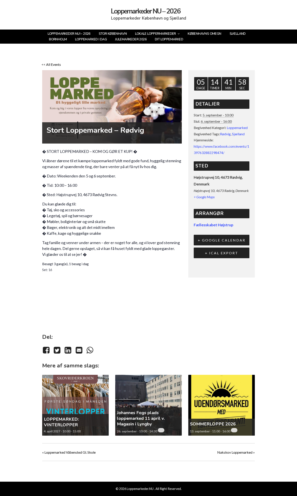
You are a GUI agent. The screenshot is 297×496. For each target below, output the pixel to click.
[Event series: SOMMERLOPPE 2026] (234, 430)
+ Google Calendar (221, 240)
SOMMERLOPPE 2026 (213, 424)
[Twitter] (57, 350)
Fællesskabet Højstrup (213, 225)
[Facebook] (47, 350)
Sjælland (238, 134)
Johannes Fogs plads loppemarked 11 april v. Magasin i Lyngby (141, 418)
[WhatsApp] (89, 350)
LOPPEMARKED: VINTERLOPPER (61, 422)
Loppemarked (237, 128)
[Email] (78, 350)
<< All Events (51, 64)
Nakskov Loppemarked (236, 452)
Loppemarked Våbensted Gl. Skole (69, 452)
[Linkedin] (68, 350)
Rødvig (225, 134)
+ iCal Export (221, 253)
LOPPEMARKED (74, 151)
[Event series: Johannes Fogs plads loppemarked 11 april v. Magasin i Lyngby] (161, 430)
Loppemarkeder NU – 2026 (145, 11)
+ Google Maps (204, 197)
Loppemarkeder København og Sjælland (148, 18)
